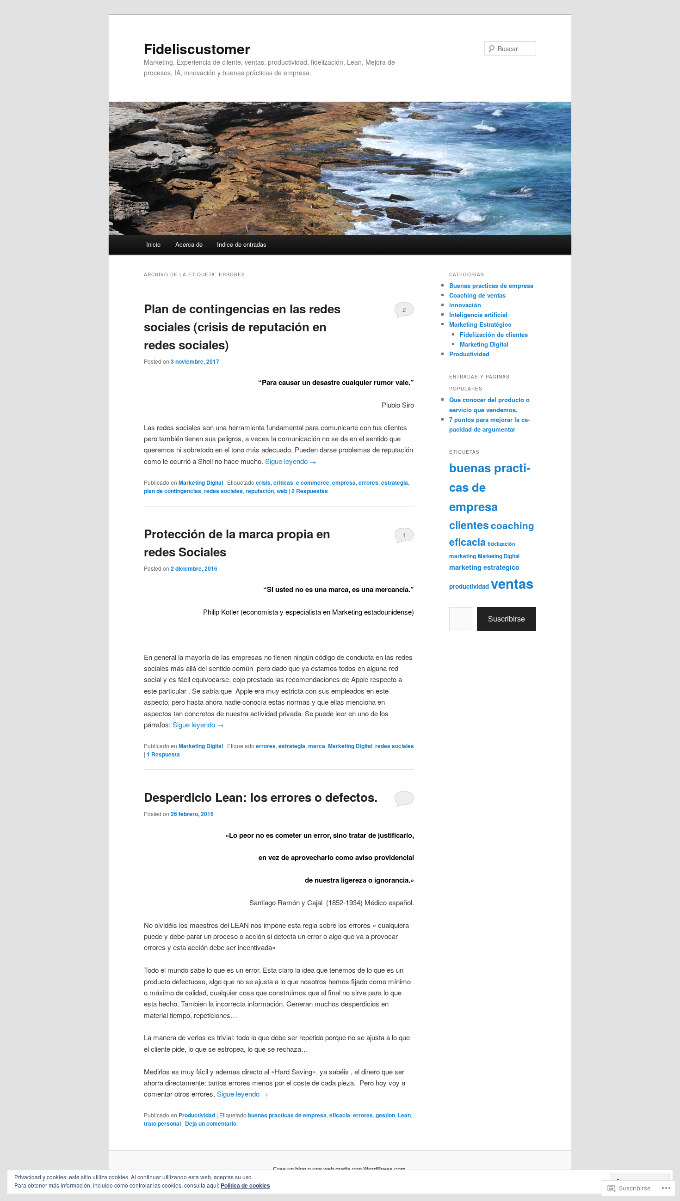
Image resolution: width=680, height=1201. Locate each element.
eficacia (339, 1115)
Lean (404, 1115)
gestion (385, 1115)
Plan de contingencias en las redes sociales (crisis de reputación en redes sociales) (242, 326)
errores (368, 482)
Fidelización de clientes (494, 334)
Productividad (197, 1115)
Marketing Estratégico (480, 324)
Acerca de (189, 244)
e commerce (312, 482)
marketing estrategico (484, 567)
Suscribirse (506, 618)
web (282, 491)
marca (316, 746)
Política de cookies (245, 1185)
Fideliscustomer (197, 48)
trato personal (162, 1123)
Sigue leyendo (290, 461)
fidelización (501, 543)
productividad (469, 586)
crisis (263, 482)
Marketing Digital (201, 482)
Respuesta (163, 754)
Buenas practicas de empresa (491, 285)
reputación (260, 491)
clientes (469, 524)
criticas (283, 482)
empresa (344, 482)
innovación (465, 304)
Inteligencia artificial (478, 314)
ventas (512, 583)
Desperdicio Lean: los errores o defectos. (260, 796)
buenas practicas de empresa (287, 1115)
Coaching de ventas (477, 295)
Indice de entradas (241, 244)
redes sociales (223, 491)
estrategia (394, 482)
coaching (512, 525)
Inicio (153, 244)
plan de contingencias (172, 491)
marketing (462, 556)
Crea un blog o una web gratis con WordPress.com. (340, 1168)
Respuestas (309, 491)
